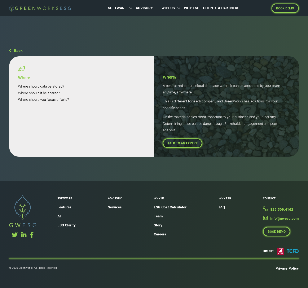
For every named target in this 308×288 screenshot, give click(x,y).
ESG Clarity (66, 225)
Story (158, 225)
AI (59, 216)
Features (64, 207)
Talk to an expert (183, 143)
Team (158, 216)
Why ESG (225, 198)
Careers (160, 234)
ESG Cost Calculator (170, 207)
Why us (159, 198)
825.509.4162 (281, 209)
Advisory (115, 198)
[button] (120, 8)
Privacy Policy (287, 268)
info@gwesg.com (284, 218)
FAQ (222, 207)
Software (64, 198)
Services (115, 207)
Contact (269, 198)
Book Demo (285, 8)
